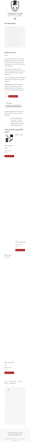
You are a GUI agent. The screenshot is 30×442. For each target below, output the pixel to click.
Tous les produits (12, 381)
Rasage (6, 383)
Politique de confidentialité (15, 434)
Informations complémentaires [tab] (13, 106)
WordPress (16, 440)
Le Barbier (20, 381)
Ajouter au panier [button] (9, 156)
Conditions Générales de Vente (15, 432)
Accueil (6, 381)
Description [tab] (9, 103)
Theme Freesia (18, 438)
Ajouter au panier (13, 96)
